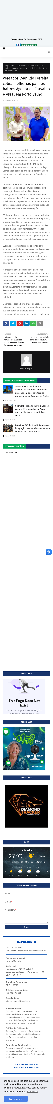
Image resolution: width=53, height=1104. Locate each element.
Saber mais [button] (32, 1091)
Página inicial (10, 66)
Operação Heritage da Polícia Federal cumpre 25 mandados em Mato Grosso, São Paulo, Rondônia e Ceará (32, 411)
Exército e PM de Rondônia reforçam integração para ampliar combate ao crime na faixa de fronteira (32, 428)
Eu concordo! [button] (15, 1099)
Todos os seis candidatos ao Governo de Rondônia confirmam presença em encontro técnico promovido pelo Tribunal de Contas (32, 391)
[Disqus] (26, 559)
